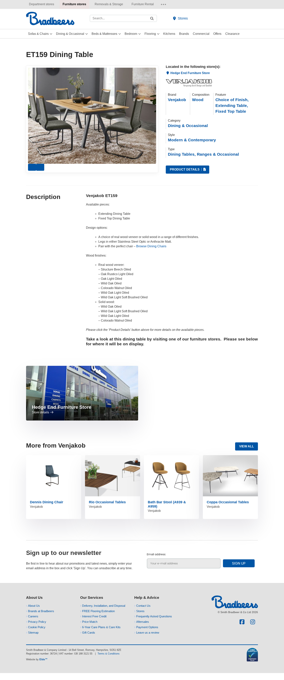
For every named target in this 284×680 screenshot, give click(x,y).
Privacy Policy (37, 621)
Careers (33, 616)
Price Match (89, 621)
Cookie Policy (36, 627)
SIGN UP (238, 563)
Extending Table (231, 105)
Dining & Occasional (70, 33)
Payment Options (147, 627)
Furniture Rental (143, 4)
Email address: (156, 554)
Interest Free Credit (94, 616)
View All (246, 446)
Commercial (201, 33)
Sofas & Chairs (38, 33)
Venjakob (177, 99)
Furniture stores (74, 4)
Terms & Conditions (109, 653)
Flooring (150, 33)
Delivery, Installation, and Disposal (103, 605)
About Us (34, 605)
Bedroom (131, 33)
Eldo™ (43, 659)
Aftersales (142, 621)
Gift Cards (88, 632)
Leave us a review (147, 632)
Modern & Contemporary (192, 140)
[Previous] (32, 167)
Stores (183, 18)
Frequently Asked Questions (154, 616)
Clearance (232, 33)
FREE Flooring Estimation (98, 611)
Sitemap (33, 632)
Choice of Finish (232, 99)
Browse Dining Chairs (151, 246)
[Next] (40, 167)
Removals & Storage (109, 4)
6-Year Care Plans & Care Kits (101, 627)
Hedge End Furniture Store (190, 73)
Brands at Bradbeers (41, 611)
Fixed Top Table (230, 111)
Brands (184, 33)
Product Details (185, 169)
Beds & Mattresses (104, 33)
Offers (217, 33)
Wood (197, 99)
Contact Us (143, 605)
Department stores (41, 4)
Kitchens (169, 33)
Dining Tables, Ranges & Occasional (203, 154)
